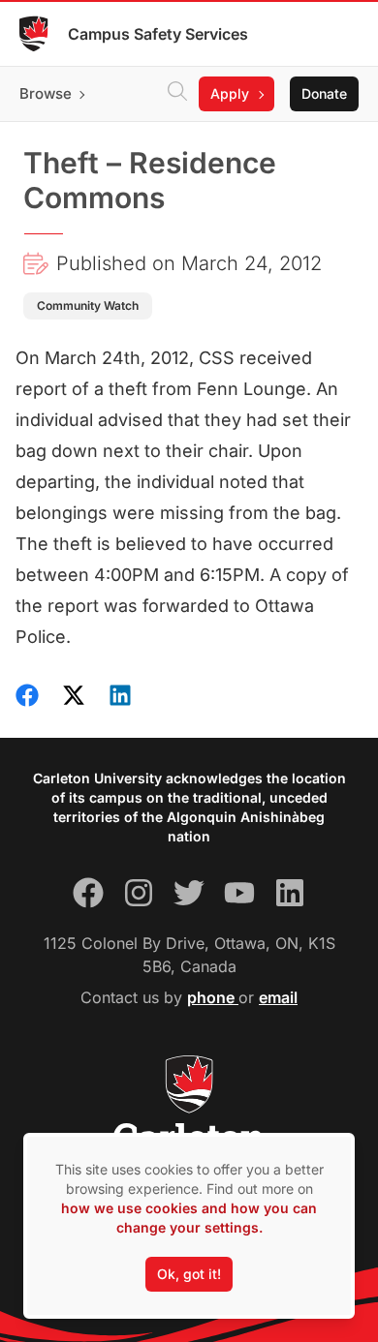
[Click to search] (177, 93)
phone (212, 997)
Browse (45, 93)
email (278, 997)
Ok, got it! (189, 1274)
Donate (324, 93)
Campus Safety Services (158, 34)
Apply (229, 93)
